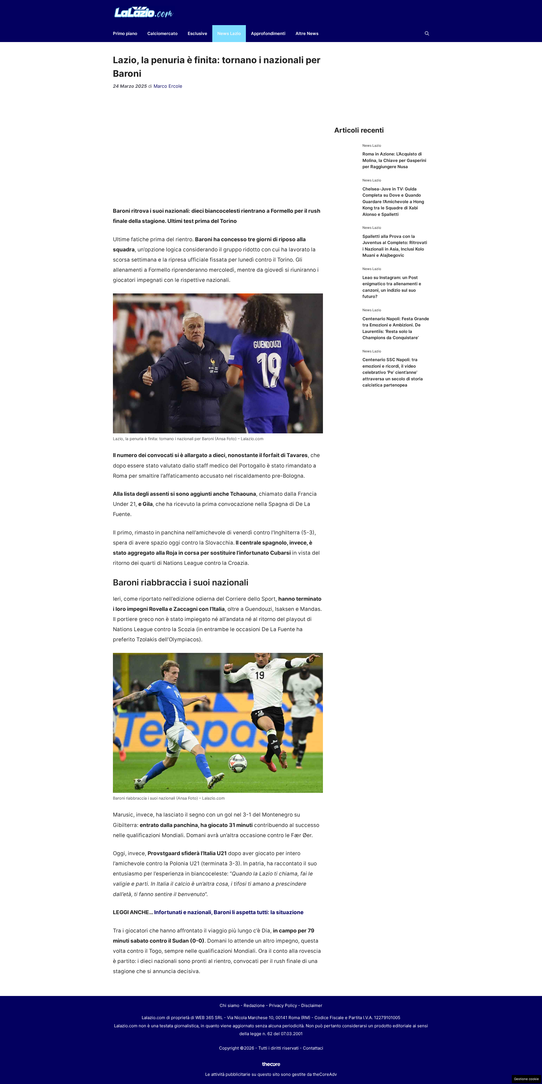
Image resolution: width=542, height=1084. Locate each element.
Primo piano (125, 33)
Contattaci (313, 1048)
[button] (427, 33)
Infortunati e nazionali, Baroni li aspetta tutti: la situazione (228, 912)
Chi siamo (229, 1005)
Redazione (254, 1005)
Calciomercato (162, 33)
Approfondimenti (268, 33)
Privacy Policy (283, 1005)
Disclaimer (311, 1005)
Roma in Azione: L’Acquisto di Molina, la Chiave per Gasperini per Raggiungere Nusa (394, 160)
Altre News (307, 33)
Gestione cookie (526, 1079)
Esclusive (197, 33)
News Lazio (229, 33)
